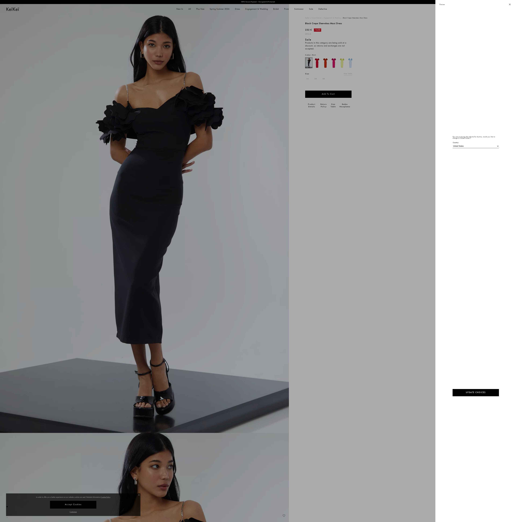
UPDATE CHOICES (476, 393)
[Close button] (510, 5)
